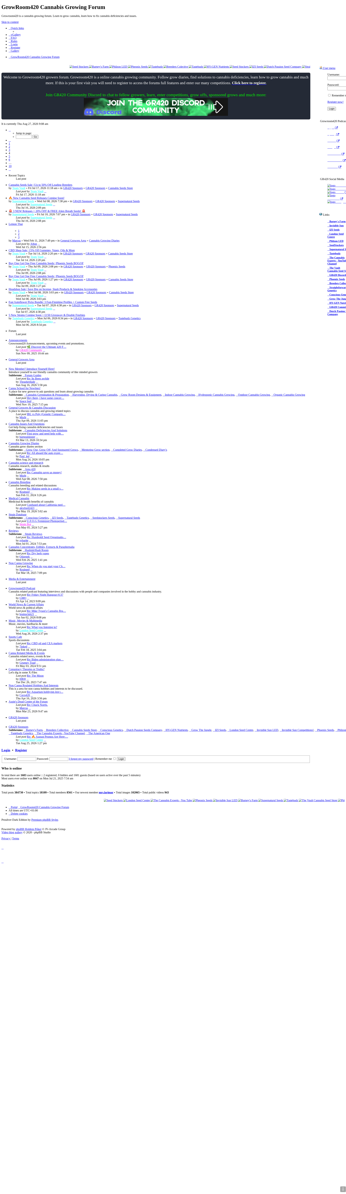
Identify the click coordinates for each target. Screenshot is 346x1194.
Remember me (104, 758)
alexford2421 (27, 508)
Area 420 (30, 469)
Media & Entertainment (22, 578)
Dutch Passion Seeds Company (144, 730)
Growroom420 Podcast (22, 588)
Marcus (16, 240)
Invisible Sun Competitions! (298, 730)
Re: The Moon (35, 675)
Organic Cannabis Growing (289, 394)
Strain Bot (25, 524)
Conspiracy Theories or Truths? (27, 669)
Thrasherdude (27, 381)
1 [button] (9, 143)
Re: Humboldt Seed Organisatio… (46, 537)
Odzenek (24, 556)
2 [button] (9, 146)
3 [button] (9, 149)
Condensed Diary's (156, 449)
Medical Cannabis (19, 498)
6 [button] (9, 159)
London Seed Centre (31, 630)
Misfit (22, 417)
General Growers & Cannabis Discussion (32, 407)
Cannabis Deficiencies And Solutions (46, 430)
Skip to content (10, 22)
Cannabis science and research (26, 462)
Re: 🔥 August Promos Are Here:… (47, 736)
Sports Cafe (15, 636)
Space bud (25, 401)
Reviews (14, 530)
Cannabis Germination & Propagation (47, 394)
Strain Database (17, 514)
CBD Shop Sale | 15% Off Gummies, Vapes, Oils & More (42, 250)
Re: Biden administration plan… (45, 659)
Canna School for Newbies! (24, 388)
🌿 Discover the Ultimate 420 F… (46, 346)
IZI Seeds (57, 517)
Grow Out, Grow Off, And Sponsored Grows (52, 449)
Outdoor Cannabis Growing (254, 394)
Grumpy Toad (27, 662)
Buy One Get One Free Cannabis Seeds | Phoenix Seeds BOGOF (46, 263)
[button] (10, 129)
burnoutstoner (27, 436)
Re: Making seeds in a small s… (45, 488)
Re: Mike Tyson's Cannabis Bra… (46, 610)
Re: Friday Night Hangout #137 (45, 594)
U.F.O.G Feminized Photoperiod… (47, 521)
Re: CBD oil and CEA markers (44, 643)
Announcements (18, 340)
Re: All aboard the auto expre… (45, 453)
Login (5, 750)
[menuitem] (15, 34)
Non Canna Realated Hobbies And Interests (33, 685)
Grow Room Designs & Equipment (141, 394)
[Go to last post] (45, 191)
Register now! (335, 101)
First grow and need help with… (45, 433)
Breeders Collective (57, 730)
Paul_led (24, 456)
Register (21, 750)
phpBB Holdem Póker (28, 829)
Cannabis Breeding (19, 482)
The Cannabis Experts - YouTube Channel (61, 733)
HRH (22, 678)
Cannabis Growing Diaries (104, 240)
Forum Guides (33, 375)
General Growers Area (73, 240)
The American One (99, 733)
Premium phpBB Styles (44, 819)
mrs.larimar (106, 792)
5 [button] (9, 156)
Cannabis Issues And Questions (27, 423)
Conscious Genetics (37, 517)
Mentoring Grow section (96, 449)
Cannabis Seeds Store (120, 188)
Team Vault (18, 188)
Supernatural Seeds (23, 201)
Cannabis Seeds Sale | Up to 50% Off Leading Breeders (40, 184)
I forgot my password (81, 758)
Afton (33, 243)
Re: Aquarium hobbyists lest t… (45, 691)
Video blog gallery (12, 832)
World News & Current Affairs (26, 604)
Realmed (24, 491)
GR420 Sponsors (73, 188)
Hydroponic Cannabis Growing (216, 394)
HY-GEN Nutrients (177, 730)
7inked (23, 646)
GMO (22, 598)
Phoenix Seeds (116, 266)
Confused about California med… (46, 504)
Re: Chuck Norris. (37, 704)
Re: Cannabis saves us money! (44, 472)
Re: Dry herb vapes (38, 553)
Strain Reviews (33, 533)
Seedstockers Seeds (103, 517)
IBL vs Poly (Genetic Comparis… (46, 414)
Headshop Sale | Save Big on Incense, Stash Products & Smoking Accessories (53, 289)
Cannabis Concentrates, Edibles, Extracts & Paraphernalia (41, 546)
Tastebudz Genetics (23, 318)
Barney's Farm (34, 730)
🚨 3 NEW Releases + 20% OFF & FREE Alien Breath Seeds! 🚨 (47, 211)
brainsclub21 (26, 614)
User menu (328, 68)
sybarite (23, 540)
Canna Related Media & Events (27, 653)
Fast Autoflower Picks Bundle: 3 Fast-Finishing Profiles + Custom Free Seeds (53, 302)
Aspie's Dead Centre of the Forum (28, 701)
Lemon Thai (16, 224)
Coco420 (24, 695)
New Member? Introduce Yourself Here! (32, 368)
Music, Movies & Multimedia (25, 620)
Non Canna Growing (21, 563)
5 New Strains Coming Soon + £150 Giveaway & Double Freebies (47, 315)
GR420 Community (30, 350)
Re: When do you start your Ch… (46, 566)
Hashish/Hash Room (36, 550)
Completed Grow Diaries (127, 449)
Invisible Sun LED (267, 730)
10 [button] (10, 166)
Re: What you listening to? (42, 627)
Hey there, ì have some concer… (45, 397)
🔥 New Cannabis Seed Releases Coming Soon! (36, 197)
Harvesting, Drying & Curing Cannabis (94, 394)
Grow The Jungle (201, 730)
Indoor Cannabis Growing (180, 394)
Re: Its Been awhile (38, 378)
